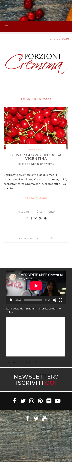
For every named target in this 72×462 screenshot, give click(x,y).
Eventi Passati (36, 149)
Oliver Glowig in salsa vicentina (36, 157)
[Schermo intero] (61, 300)
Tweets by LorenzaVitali (21, 362)
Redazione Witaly (43, 164)
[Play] (11, 300)
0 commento (46, 211)
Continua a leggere (36, 197)
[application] (36, 287)
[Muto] (54, 300)
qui (50, 382)
